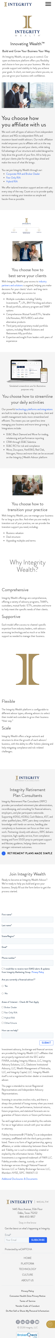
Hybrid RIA (12, 181)
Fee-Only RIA (13, 178)
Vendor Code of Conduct (27, 1306)
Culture (27, 1275)
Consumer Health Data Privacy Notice (27, 1296)
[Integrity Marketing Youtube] (37, 1321)
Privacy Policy (38, 972)
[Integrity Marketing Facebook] (18, 1321)
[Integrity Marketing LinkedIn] (23, 1321)
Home (27, 1258)
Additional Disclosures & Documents (20, 1179)
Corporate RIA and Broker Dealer (23, 174)
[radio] (26, 985)
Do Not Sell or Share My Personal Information (27, 1311)
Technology (27, 1269)
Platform (27, 1263)
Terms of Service (27, 1301)
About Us (27, 1280)
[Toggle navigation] (48, 4)
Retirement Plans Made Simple (29, 853)
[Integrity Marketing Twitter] (32, 1321)
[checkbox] (27, 989)
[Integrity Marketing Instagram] (27, 1321)
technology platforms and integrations (34, 409)
